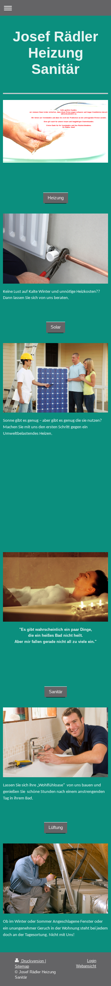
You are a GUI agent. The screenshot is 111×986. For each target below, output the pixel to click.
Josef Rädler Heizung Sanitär (55, 53)
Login (91, 960)
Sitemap (22, 966)
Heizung (56, 197)
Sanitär (55, 691)
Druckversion (32, 961)
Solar (56, 326)
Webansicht (86, 966)
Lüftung (56, 827)
